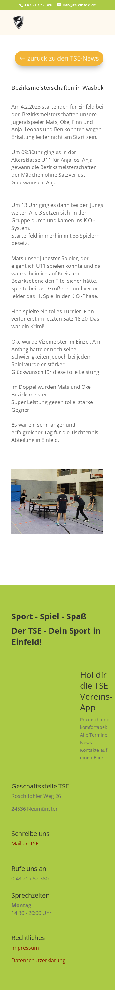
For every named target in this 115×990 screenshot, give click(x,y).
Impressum (25, 947)
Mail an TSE (25, 843)
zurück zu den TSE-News (63, 58)
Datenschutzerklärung (38, 960)
